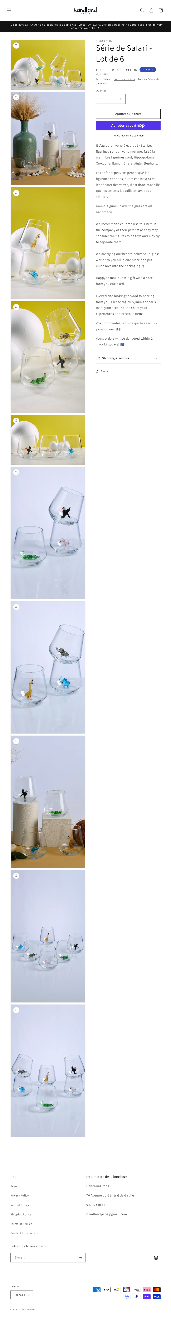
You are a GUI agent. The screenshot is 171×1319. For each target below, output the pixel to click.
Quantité (101, 90)
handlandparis (27, 1309)
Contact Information (24, 1233)
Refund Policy (19, 1205)
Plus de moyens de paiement (128, 135)
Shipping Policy (20, 1214)
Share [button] (104, 371)
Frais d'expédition (124, 78)
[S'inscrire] (80, 1257)
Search (15, 1186)
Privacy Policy (19, 1195)
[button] (8, 10)
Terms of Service (21, 1224)
